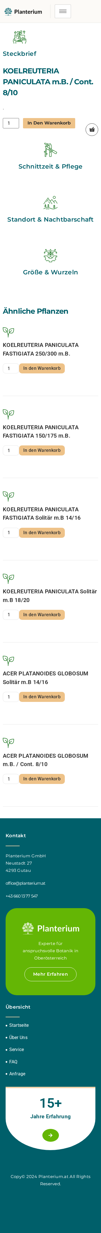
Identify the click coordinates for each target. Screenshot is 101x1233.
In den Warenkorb (49, 123)
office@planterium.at (25, 883)
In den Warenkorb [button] (42, 368)
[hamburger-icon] (63, 11)
